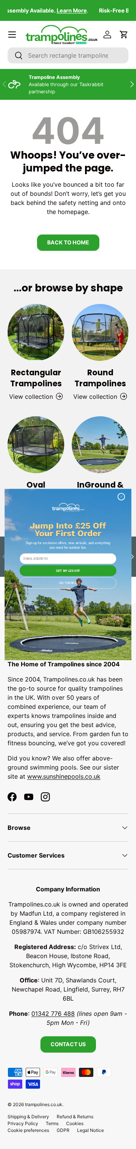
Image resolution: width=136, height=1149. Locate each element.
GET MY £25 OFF (68, 570)
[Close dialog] (121, 496)
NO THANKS (68, 583)
